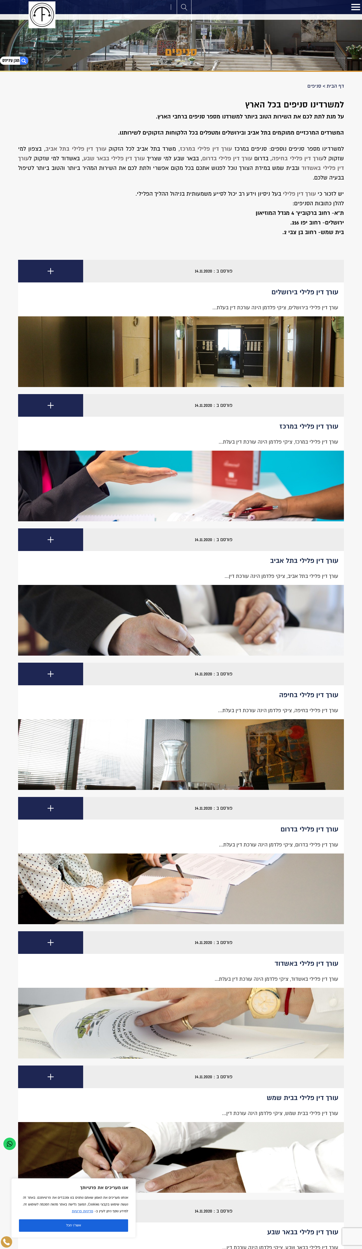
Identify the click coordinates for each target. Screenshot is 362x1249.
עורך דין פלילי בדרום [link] (227, 158)
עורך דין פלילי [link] (299, 193)
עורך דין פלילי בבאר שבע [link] (114, 158)
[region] (73, 1208)
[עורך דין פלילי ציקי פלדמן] (42, 14)
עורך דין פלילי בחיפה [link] (297, 158)
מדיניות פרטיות (82, 1211)
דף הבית (335, 86)
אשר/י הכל (73, 1225)
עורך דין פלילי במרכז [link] (206, 148)
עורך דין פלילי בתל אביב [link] (76, 148)
